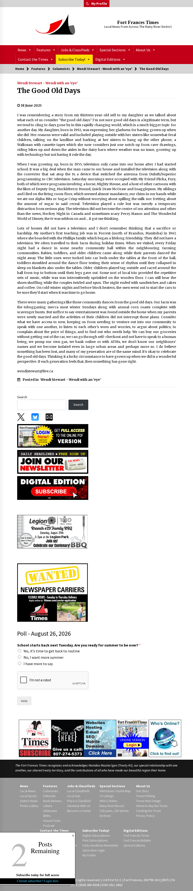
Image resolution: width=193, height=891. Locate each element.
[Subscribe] (35, 738)
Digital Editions (108, 59)
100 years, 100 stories (114, 811)
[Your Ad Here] (67, 738)
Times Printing (145, 796)
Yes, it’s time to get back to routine (52, 651)
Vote (24, 701)
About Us (143, 50)
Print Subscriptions (95, 840)
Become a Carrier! (79, 811)
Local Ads (73, 796)
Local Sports (28, 796)
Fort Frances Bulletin (137, 840)
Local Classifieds (78, 791)
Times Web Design (148, 801)
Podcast (48, 825)
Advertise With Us (78, 806)
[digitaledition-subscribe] (52, 488)
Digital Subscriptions (96, 835)
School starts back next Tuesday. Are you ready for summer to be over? (79, 645)
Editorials (49, 796)
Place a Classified (79, 801)
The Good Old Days (48, 90)
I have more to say (38, 663)
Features (43, 50)
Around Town (52, 821)
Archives (105, 816)
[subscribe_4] (52, 461)
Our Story (142, 791)
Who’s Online (108, 801)
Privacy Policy (145, 816)
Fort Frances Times (138, 22)
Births (47, 816)
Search (22, 397)
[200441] (52, 531)
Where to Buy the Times (151, 806)
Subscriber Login (93, 850)
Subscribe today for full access (37, 874)
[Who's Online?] (165, 738)
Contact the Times (33, 59)
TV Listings (106, 796)
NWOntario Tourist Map (115, 791)
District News (29, 801)
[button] (87, 3)
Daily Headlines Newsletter (100, 845)
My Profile (99, 3)
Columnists (50, 791)
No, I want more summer (44, 657)
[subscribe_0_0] (52, 435)
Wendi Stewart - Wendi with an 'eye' (47, 83)
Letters (47, 806)
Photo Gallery (29, 806)
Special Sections (113, 50)
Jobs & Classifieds (75, 50)
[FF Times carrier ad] (52, 592)
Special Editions (134, 845)
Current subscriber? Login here (37, 881)
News (22, 50)
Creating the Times (148, 811)
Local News (28, 791)
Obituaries (50, 811)
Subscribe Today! (71, 59)
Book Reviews (52, 801)
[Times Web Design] (100, 738)
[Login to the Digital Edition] (132, 738)
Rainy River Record (112, 806)
